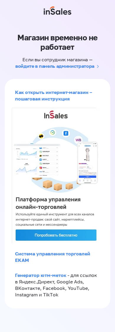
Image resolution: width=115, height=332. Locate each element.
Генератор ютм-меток (40, 275)
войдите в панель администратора (54, 66)
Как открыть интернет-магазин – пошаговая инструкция (53, 95)
